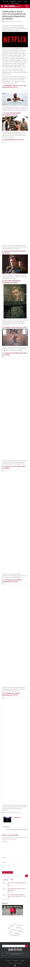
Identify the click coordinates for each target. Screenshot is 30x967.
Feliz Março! (6, 826)
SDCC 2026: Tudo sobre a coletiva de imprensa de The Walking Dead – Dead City (16, 896)
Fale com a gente (15, 3)
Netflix (10, 812)
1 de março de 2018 (7, 21)
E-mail (4, 862)
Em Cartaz (16, 21)
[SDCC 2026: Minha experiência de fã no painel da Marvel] (5, 890)
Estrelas (20, 21)
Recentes (5, 879)
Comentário (5, 841)
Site (3, 867)
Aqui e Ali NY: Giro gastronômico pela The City (17, 883)
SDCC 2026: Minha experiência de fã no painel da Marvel (16, 889)
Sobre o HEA (5, 1)
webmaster (17, 817)
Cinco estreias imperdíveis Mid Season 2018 (16, 829)
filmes (5, 812)
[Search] (26, 876)
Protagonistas (13, 1)
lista (8, 812)
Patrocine (25, 1)
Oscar (13, 812)
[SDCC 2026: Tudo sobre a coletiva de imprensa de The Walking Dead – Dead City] (5, 896)
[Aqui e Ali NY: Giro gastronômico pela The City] (5, 884)
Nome (4, 857)
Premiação (17, 812)
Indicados (19, 1)
